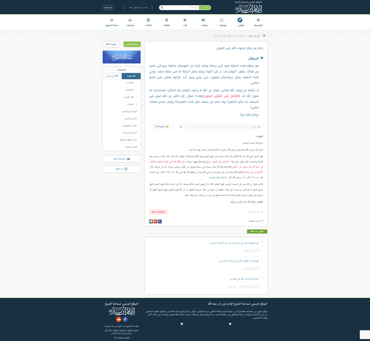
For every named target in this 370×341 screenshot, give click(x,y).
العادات (130, 104)
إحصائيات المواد (120, 158)
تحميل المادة (160, 126)
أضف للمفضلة (255, 221)
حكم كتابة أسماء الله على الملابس (244, 279)
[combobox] (182, 7)
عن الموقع (120, 169)
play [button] (181, 127)
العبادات (129, 82)
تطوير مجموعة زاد (122, 337)
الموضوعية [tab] (111, 76)
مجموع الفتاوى (132, 44)
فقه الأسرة (129, 97)
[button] (240, 22)
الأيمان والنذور (130, 119)
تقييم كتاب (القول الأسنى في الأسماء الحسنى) (239, 261)
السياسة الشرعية (130, 133)
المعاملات (129, 90)
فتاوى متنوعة (131, 147)
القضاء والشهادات (129, 126)
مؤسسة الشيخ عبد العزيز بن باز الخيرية (122, 326)
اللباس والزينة (232, 286)
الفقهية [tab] (130, 76)
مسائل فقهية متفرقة (128, 140)
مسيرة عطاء (111, 44)
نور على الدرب (254, 36)
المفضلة (108, 8)
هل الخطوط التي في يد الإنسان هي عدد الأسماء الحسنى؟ (234, 243)
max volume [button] (258, 127)
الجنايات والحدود (129, 112)
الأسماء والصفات (253, 212)
